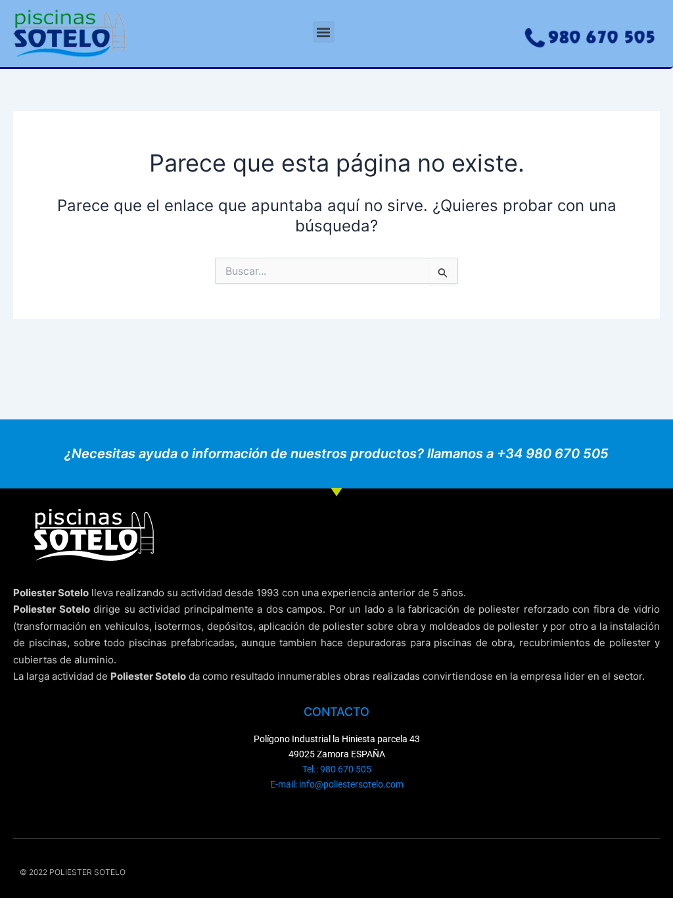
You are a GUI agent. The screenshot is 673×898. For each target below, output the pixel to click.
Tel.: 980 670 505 (336, 769)
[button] (324, 32)
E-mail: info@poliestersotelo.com (337, 784)
